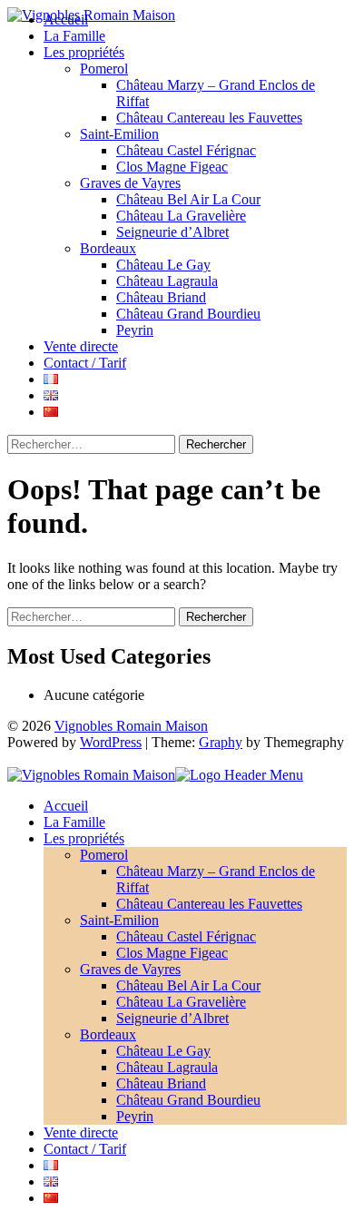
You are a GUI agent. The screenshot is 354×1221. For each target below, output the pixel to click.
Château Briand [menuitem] (161, 1083)
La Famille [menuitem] (74, 822)
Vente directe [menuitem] (81, 1132)
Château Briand (161, 297)
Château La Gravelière (181, 215)
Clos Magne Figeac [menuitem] (172, 952)
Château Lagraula (167, 281)
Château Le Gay (163, 264)
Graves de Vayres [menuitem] (130, 969)
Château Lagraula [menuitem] (167, 1067)
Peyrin (134, 330)
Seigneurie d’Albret (172, 232)
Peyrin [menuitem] (134, 1116)
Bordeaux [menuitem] (108, 1034)
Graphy (220, 742)
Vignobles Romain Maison (131, 726)
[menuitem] (51, 1165)
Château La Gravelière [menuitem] (181, 1001)
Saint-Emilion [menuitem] (119, 920)
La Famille (74, 36)
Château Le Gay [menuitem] (163, 1051)
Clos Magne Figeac (172, 166)
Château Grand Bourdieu (188, 313)
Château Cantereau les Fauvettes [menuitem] (209, 903)
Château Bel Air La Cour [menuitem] (188, 985)
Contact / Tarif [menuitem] (85, 1149)
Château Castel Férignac (186, 150)
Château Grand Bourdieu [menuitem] (188, 1100)
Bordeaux (108, 248)
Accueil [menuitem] (66, 805)
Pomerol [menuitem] (104, 854)
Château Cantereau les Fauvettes (209, 117)
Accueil (66, 19)
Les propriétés (84, 52)
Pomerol (104, 68)
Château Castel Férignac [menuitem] (186, 936)
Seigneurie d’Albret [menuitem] (172, 1018)
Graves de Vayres (130, 183)
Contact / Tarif (85, 362)
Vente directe (81, 346)
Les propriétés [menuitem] (84, 838)
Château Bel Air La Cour (188, 199)
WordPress (111, 742)
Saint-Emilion (119, 134)
